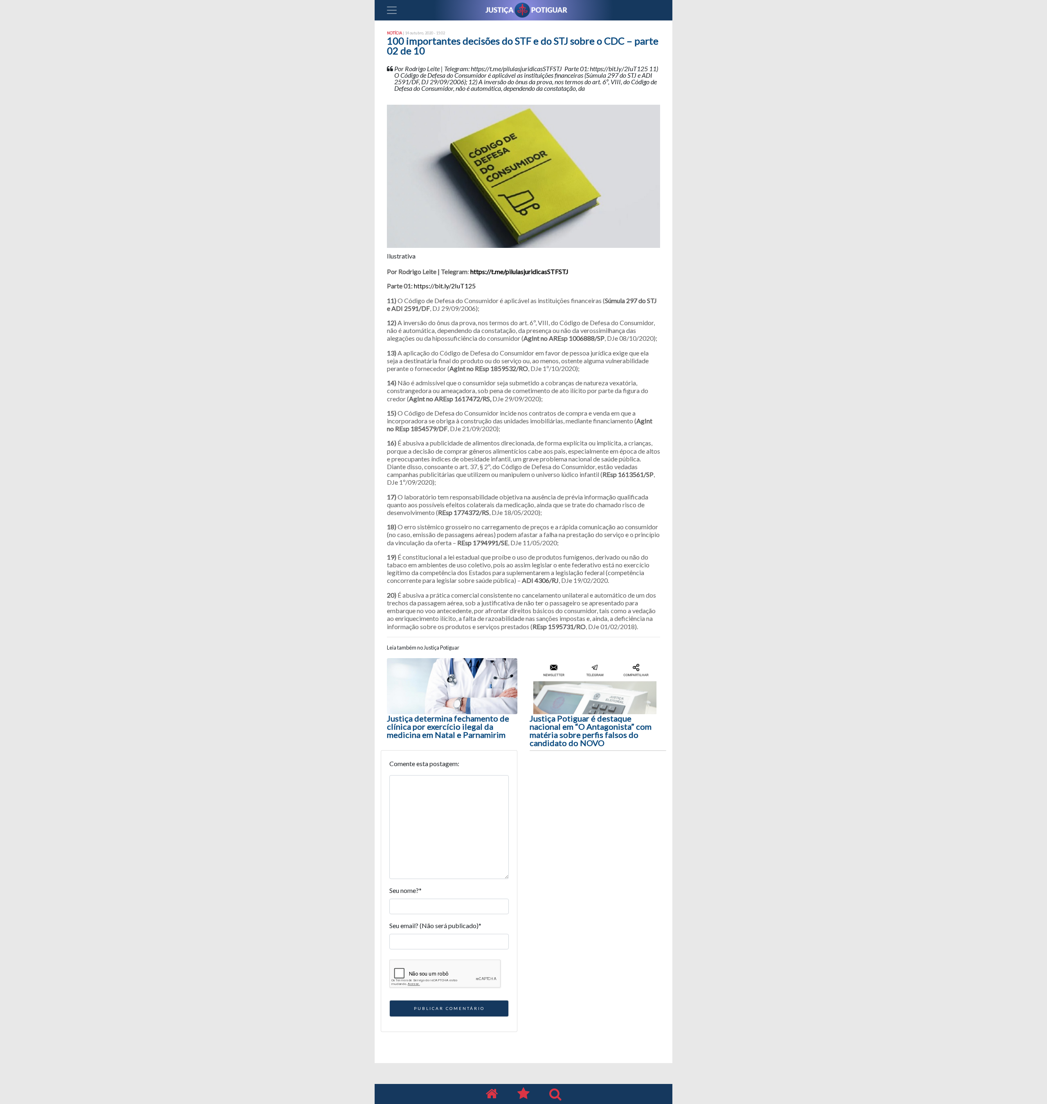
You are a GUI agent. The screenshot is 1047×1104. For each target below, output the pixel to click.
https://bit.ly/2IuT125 (445, 286)
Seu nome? (405, 890)
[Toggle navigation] (392, 10)
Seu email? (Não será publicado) (435, 925)
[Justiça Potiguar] (492, 1094)
